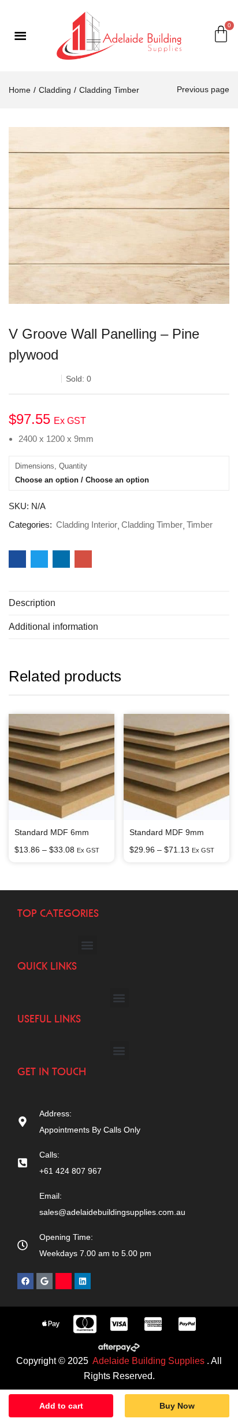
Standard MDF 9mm (166, 832)
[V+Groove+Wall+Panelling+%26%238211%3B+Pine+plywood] (39, 559)
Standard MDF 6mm (51, 832)
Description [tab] (32, 603)
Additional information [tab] (53, 627)
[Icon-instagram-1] (63, 1281)
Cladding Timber (109, 90)
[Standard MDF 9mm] (176, 767)
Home (20, 90)
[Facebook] (25, 1281)
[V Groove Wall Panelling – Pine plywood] (17, 559)
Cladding (55, 90)
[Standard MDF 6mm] (61, 767)
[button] (87, 945)
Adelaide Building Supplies (149, 1361)
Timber (200, 524)
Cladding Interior (86, 524)
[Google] (44, 1281)
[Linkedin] (83, 1281)
